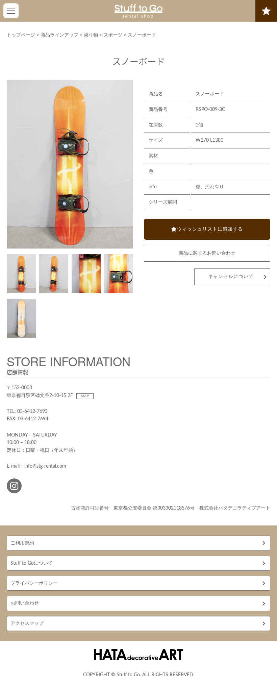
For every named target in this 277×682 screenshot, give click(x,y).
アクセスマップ (27, 623)
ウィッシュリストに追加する (210, 229)
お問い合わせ (24, 603)
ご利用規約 (22, 543)
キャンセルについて (231, 276)
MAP (85, 396)
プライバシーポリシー (34, 583)
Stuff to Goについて (31, 563)
